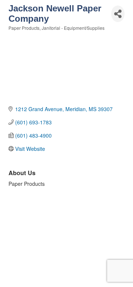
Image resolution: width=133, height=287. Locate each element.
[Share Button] (118, 14)
